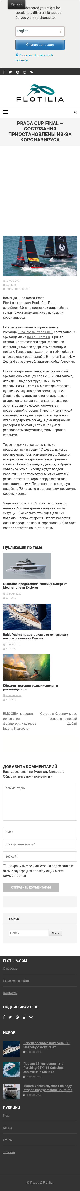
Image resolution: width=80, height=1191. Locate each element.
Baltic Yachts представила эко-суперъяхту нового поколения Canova (35, 636)
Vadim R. (11, 285)
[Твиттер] (10, 72)
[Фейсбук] (4, 72)
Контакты (10, 993)
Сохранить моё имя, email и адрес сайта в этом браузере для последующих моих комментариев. (38, 871)
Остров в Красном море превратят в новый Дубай (58, 718)
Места (7, 1128)
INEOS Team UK (38, 337)
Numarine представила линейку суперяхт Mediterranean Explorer (35, 585)
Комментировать (18, 289)
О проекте (10, 968)
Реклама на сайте (16, 981)
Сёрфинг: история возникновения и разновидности (30, 687)
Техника (9, 1152)
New (6, 1115)
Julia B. (11, 648)
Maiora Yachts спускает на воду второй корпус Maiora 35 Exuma (47, 1088)
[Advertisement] (40, 194)
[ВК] (32, 72)
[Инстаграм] (24, 72)
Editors (11, 598)
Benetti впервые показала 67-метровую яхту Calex (46, 1045)
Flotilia (48, 1182)
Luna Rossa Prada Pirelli (35, 332)
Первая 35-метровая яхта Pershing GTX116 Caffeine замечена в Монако (43, 1068)
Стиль (7, 1140)
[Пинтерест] (17, 72)
